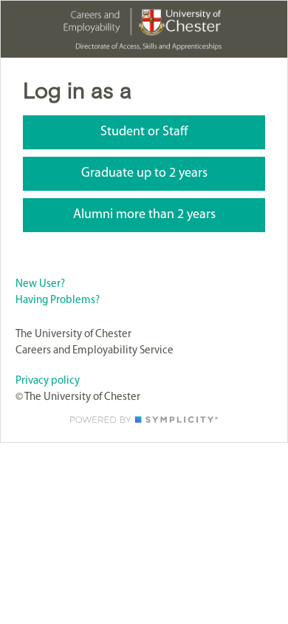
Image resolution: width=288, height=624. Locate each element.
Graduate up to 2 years (144, 173)
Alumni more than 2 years (144, 215)
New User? (40, 284)
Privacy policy (48, 381)
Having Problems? (58, 300)
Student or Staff (144, 132)
